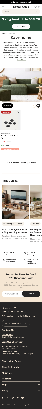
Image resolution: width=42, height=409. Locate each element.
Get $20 (31, 294)
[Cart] (38, 7)
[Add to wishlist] (18, 112)
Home (3, 33)
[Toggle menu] (3, 7)
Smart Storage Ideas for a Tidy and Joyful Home (15, 231)
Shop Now (21, 26)
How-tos (35, 224)
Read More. (21, 60)
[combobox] (21, 11)
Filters (8, 106)
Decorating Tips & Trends (13, 224)
